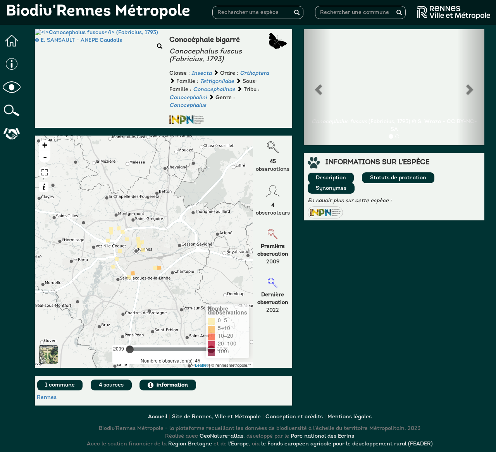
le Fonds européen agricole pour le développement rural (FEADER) (347, 444)
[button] (325, 212)
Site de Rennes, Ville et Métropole (216, 417)
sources (111, 385)
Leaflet (201, 365)
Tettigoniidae (217, 81)
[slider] (130, 349)
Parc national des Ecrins (322, 436)
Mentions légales (349, 417)
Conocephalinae (214, 90)
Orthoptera (254, 73)
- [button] (45, 156)
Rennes (47, 397)
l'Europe (238, 444)
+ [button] (44, 145)
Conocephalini (188, 98)
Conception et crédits (294, 417)
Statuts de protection (398, 178)
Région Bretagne (190, 444)
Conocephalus (187, 105)
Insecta (201, 73)
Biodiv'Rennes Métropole (98, 11)
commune (60, 385)
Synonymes (331, 188)
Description (331, 178)
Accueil (157, 417)
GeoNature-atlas (221, 436)
